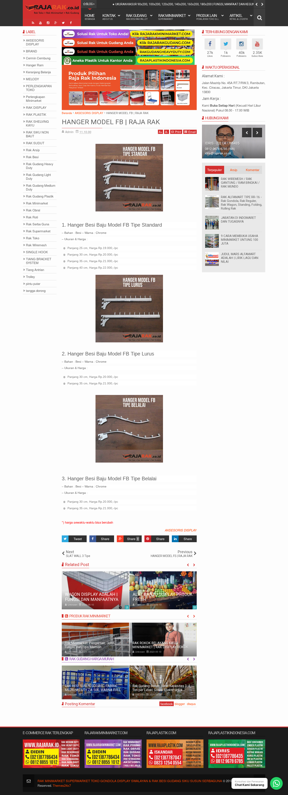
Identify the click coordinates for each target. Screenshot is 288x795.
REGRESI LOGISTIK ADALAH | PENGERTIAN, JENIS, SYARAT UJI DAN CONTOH (231, 4)
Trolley (30, 277)
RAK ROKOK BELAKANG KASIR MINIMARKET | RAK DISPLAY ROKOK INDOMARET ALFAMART (160, 647)
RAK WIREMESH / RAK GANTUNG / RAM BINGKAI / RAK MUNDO (240, 182)
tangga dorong (36, 291)
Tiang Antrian (35, 270)
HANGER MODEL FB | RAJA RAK (111, 122)
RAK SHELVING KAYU (37, 123)
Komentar (252, 169)
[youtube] (40, 22)
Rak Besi (32, 157)
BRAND (31, 51)
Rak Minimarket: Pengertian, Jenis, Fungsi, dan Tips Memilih (90, 645)
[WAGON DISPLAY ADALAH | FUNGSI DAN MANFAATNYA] (95, 590)
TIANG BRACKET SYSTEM (38, 261)
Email (192, 132)
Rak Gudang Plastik (40, 196)
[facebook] (70, 22)
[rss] (33, 22)
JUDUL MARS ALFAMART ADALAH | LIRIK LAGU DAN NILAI (239, 258)
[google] (55, 22)
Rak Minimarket (172, 16)
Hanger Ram (35, 65)
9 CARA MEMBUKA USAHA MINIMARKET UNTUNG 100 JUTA (239, 239)
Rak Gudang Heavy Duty (39, 166)
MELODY (32, 79)
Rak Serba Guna (37, 224)
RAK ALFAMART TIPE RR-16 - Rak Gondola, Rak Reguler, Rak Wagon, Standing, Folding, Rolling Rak (241, 202)
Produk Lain (207, 16)
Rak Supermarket (38, 231)
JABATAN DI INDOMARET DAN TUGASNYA (238, 219)
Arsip (233, 169)
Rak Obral (33, 210)
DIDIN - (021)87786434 (222, 143)
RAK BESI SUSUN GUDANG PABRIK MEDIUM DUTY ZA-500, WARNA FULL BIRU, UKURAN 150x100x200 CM (93, 690)
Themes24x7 (62, 785)
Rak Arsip (33, 150)
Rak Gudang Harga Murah (91, 659)
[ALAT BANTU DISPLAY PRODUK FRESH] (163, 590)
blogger (180, 704)
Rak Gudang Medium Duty (40, 187)
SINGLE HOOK (37, 252)
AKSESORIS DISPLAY (181, 530)
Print (178, 132)
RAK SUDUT (35, 143)
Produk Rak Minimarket (89, 616)
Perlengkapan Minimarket (35, 99)
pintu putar (33, 284)
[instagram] (48, 22)
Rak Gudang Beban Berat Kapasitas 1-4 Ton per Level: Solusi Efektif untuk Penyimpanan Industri (161, 690)
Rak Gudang (137, 16)
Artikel (239, 16)
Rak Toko (32, 238)
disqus (191, 704)
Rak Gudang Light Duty (38, 177)
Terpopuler (214, 169)
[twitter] (63, 22)
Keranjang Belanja (38, 72)
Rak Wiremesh (36, 245)
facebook (166, 704)
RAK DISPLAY (36, 108)
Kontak (109, 16)
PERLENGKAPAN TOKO (39, 88)
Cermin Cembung (38, 58)
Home (90, 16)
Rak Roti (32, 217)
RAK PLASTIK (36, 115)
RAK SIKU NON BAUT (37, 134)
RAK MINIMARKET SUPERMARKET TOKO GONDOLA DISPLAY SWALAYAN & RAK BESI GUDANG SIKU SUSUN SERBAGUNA (130, 781)
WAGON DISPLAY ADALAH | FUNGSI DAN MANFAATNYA (91, 597)
